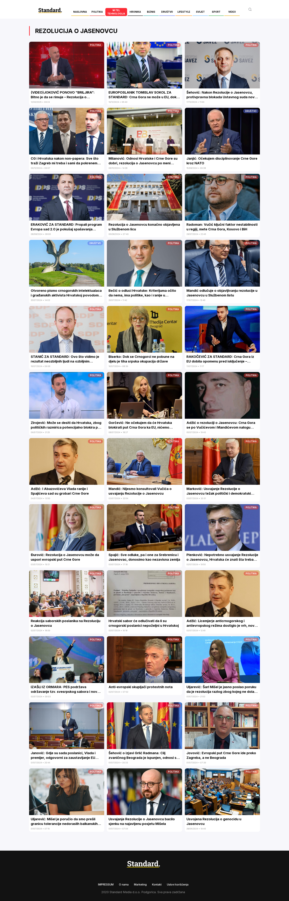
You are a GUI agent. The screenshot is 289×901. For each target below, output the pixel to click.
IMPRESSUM (106, 884)
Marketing (140, 884)
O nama (124, 884)
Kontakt (157, 884)
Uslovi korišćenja (177, 884)
